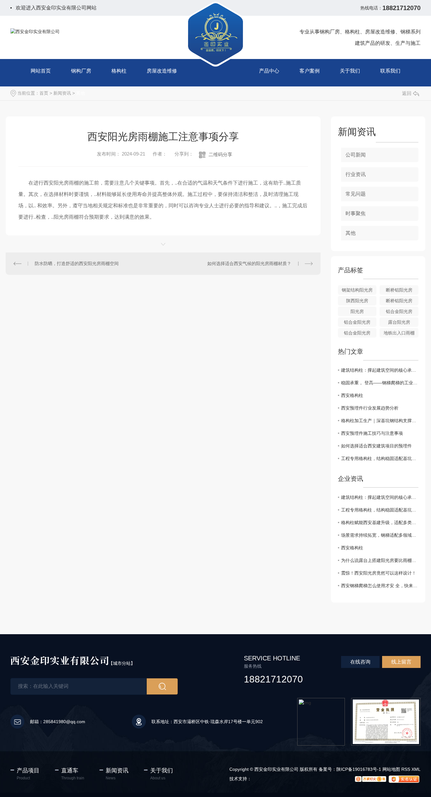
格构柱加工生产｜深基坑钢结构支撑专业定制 (379, 420)
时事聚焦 (355, 213)
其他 (80, 93)
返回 (406, 93)
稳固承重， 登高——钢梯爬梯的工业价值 (379, 382)
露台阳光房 (399, 322)
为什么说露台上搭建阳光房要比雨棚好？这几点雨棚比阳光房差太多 (379, 560)
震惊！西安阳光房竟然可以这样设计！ (378, 573)
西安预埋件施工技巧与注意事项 (372, 433)
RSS (405, 769)
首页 (43, 93)
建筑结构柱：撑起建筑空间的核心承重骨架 (379, 370)
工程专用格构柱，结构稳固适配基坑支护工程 (379, 458)
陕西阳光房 (357, 300)
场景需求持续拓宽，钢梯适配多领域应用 (379, 535)
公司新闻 (355, 154)
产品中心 (269, 71)
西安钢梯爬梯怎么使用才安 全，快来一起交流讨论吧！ (379, 585)
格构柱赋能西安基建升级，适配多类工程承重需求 (379, 522)
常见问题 (355, 194)
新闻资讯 (62, 93)
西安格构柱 (352, 395)
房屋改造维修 (162, 71)
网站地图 (391, 769)
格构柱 (119, 71)
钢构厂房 (81, 71)
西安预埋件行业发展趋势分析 (370, 407)
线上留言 (401, 661)
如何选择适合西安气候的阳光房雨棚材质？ (249, 263)
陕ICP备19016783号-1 (358, 769)
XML (416, 769)
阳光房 (357, 311)
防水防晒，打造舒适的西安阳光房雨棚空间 (77, 263)
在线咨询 (360, 661)
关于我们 (350, 71)
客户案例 (309, 71)
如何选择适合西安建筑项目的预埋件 (376, 445)
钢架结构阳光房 (357, 289)
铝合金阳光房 (399, 311)
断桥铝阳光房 (399, 289)
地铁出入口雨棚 (399, 332)
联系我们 (390, 71)
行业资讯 (355, 174)
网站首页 (41, 71)
